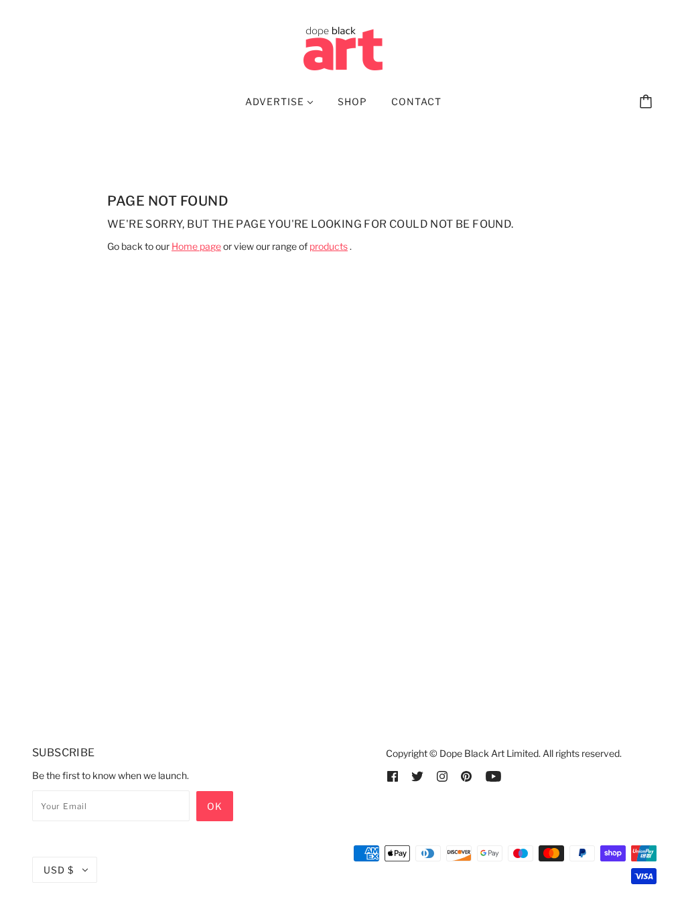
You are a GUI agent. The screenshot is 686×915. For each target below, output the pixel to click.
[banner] (343, 47)
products (329, 246)
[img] (393, 775)
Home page (196, 246)
